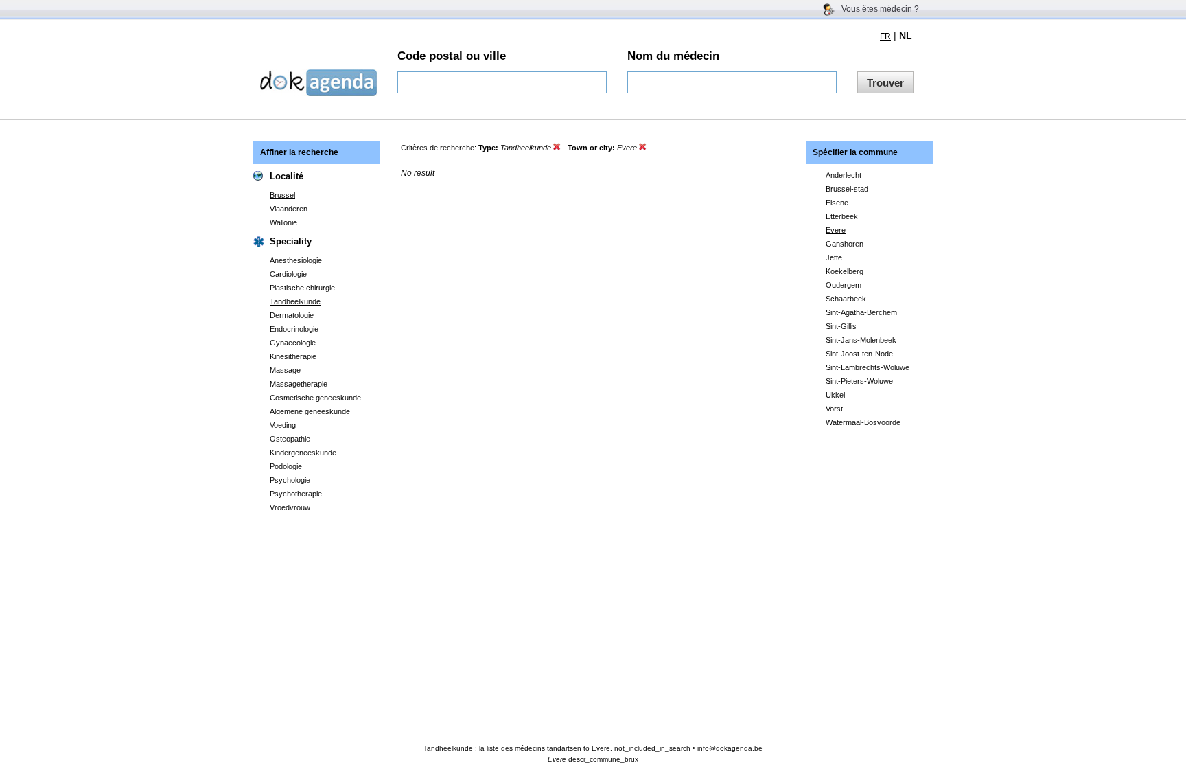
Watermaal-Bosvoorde (863, 422)
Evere (836, 230)
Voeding (283, 425)
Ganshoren (844, 244)
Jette (834, 257)
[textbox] (502, 82)
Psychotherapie (296, 494)
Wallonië (283, 222)
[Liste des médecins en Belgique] (318, 92)
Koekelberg (844, 271)
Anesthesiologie (296, 260)
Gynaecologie (293, 343)
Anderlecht (843, 175)
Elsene (837, 202)
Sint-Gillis (841, 326)
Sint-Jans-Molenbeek (861, 340)
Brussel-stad (847, 189)
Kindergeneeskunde (303, 452)
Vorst (834, 408)
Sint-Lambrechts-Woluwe (867, 367)
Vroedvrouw (290, 507)
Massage (285, 370)
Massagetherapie (298, 384)
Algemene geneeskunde (310, 411)
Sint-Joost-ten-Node (859, 354)
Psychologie (290, 480)
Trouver (885, 83)
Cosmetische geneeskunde (315, 397)
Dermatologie (292, 315)
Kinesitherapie (293, 356)
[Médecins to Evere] (557, 148)
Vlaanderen (288, 209)
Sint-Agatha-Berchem (861, 312)
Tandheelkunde (295, 301)
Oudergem (843, 285)
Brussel (282, 195)
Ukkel (835, 395)
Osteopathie (290, 439)
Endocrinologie (294, 329)
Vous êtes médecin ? (880, 9)
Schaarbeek (846, 299)
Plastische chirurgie (302, 288)
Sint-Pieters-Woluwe (859, 381)
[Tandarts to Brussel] (643, 148)
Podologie (286, 466)
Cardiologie (288, 274)
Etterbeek (842, 216)
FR (885, 36)
